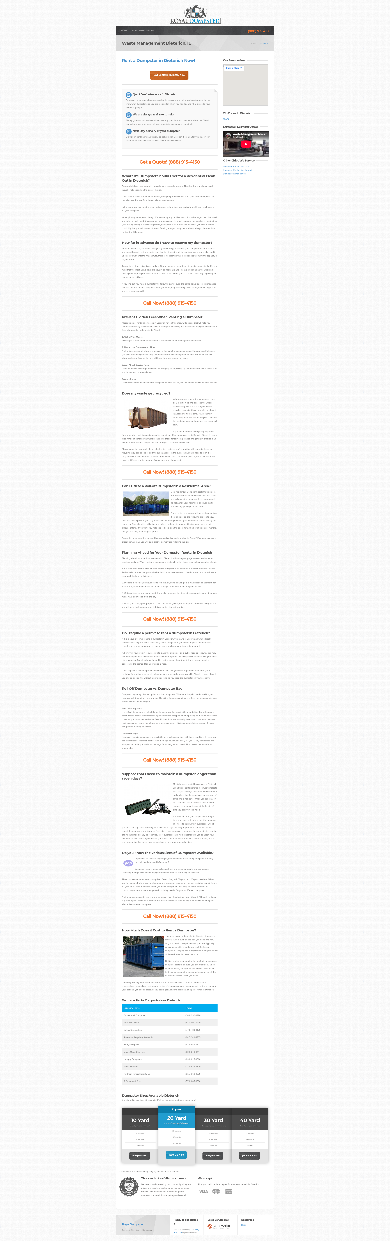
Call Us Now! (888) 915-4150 (169, 75)
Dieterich (263, 43)
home (253, 43)
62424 (226, 119)
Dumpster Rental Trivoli (234, 173)
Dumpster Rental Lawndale (236, 166)
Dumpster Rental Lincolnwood (237, 170)
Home (124, 30)
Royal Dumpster (132, 1224)
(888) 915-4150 (259, 31)
